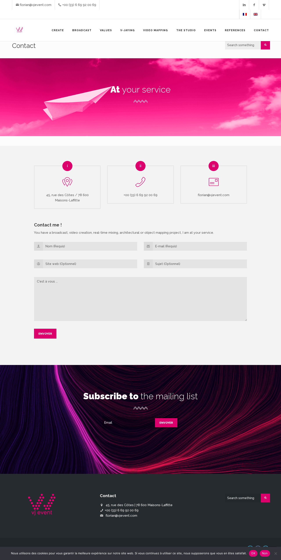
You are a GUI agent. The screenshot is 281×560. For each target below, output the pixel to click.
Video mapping (155, 30)
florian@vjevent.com (35, 5)
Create (58, 30)
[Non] (275, 553)
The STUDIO (186, 30)
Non (265, 553)
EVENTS (210, 30)
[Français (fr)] (245, 14)
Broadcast (82, 30)
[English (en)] (255, 14)
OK (253, 553)
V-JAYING (127, 30)
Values (106, 30)
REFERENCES (235, 30)
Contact (261, 30)
